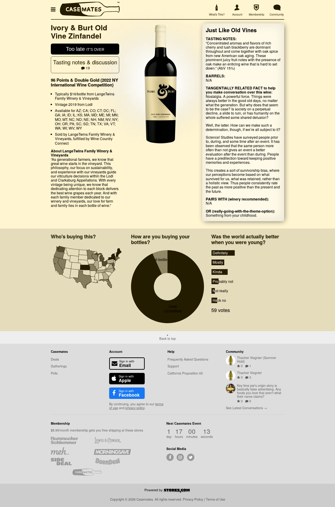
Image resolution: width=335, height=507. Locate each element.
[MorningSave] (112, 451)
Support (173, 366)
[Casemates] (90, 472)
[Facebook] (170, 457)
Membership (60, 423)
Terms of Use (215, 499)
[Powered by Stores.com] (167, 491)
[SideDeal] (69, 461)
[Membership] (256, 8)
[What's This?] (216, 8)
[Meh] (69, 451)
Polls (54, 373)
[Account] (237, 8)
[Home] (90, 15)
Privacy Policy (193, 499)
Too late (85, 49)
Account (115, 351)
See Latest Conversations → (246, 408)
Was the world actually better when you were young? (245, 239)
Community (235, 351)
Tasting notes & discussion (85, 64)
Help (171, 351)
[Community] (277, 8)
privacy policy (134, 408)
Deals (55, 359)
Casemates (59, 351)
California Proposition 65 (185, 373)
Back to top (167, 338)
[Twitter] (190, 457)
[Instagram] (180, 457)
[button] (54, 9)
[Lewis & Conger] (112, 440)
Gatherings (59, 366)
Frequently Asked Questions (188, 359)
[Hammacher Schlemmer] (69, 440)
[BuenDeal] (112, 461)
